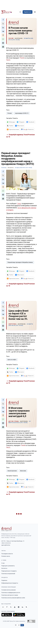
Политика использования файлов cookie (13, 597)
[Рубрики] (35, 12)
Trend (22, 58)
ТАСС (8, 60)
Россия (10, 113)
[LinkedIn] (22, 607)
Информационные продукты (9, 583)
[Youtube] (14, 607)
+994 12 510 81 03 (6, 543)
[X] (10, 607)
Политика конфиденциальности (10, 592)
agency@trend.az (5, 545)
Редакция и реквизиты (8, 565)
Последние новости (7, 553)
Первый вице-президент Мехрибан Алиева (20, 262)
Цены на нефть (12, 359)
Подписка (4, 580)
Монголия (23, 470)
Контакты (4, 568)
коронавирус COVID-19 (21, 113)
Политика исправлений (8, 573)
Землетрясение (12, 470)
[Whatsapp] (3, 607)
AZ (19, 625)
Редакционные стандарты (9, 571)
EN (15, 625)
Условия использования (8, 590)
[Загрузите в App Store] (6, 614)
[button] (3, 19)
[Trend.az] (6, 12)
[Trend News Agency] (6, 529)
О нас (3, 563)
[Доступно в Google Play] (19, 614)
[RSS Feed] (26, 607)
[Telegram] (18, 607)
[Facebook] (6, 607)
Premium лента (5, 556)
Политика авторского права (9, 595)
